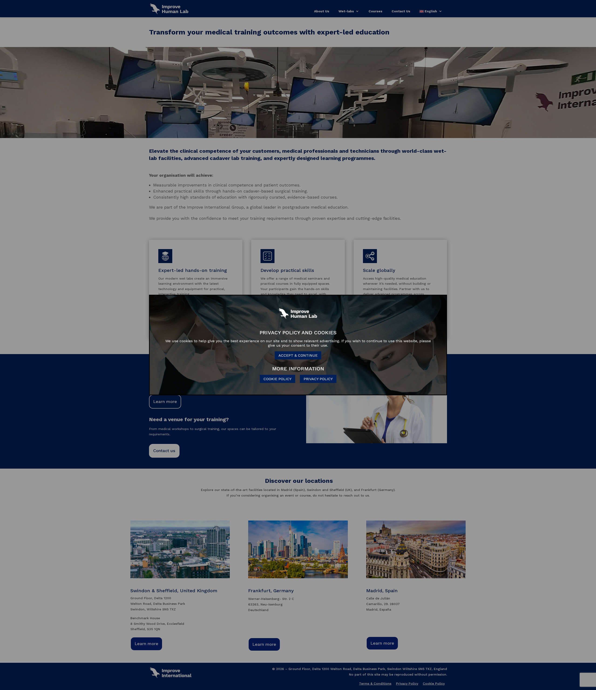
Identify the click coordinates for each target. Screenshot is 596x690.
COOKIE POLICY (277, 379)
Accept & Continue (298, 355)
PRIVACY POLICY (318, 379)
